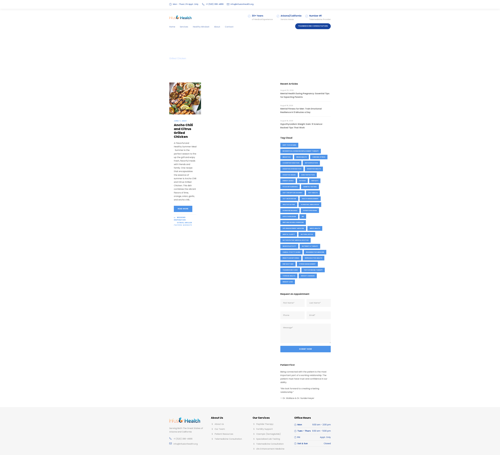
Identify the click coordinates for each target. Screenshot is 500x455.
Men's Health (315, 228)
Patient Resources (224, 433)
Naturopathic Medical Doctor (295, 240)
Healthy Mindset (201, 26)
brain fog (287, 157)
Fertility (314, 181)
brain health (301, 157)
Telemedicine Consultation (313, 26)
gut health (313, 193)
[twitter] (326, 4)
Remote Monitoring (291, 258)
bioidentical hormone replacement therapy (301, 151)
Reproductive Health (313, 258)
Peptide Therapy (264, 424)
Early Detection (308, 175)
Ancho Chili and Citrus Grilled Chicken (183, 131)
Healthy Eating (289, 204)
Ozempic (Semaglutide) (268, 433)
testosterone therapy (313, 270)
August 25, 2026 (287, 90)
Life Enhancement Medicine (293, 228)
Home (172, 26)
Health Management (310, 199)
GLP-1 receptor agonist (292, 193)
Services (184, 26)
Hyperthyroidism (310, 210)
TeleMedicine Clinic (290, 270)
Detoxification (311, 163)
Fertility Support (264, 429)
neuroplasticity (289, 246)
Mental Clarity (289, 234)
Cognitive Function (291, 163)
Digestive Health (314, 169)
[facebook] (322, 4)
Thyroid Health (289, 276)
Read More (183, 209)
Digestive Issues (289, 175)
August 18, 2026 (286, 105)
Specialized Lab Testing (268, 438)
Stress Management (307, 264)
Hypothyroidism (289, 216)
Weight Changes (308, 276)
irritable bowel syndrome (293, 222)
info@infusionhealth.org (242, 4)
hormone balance (290, 210)
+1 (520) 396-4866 (183, 438)
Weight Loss (288, 282)
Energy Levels (288, 181)
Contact (229, 26)
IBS (303, 216)
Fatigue (302, 181)
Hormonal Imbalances (310, 204)
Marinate (187, 225)
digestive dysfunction (292, 169)
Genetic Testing (310, 187)
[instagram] (330, 4)
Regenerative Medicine (315, 252)
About (217, 26)
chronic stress (318, 157)
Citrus (180, 223)
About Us (219, 424)
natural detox (307, 234)
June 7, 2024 (180, 121)
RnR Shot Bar (288, 264)
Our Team (220, 429)
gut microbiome (289, 199)
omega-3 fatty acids (291, 252)
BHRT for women (289, 145)
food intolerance (290, 187)
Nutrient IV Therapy (310, 246)
